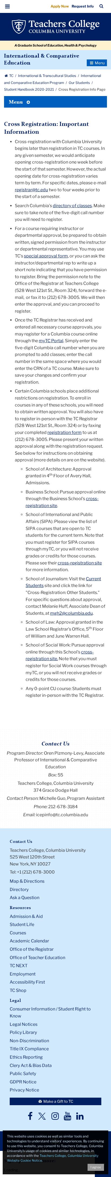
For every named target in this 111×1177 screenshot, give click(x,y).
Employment (23, 974)
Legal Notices (23, 1024)
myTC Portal (51, 340)
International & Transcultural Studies (47, 76)
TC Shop (18, 990)
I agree (96, 1167)
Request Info (83, 6)
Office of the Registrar (32, 949)
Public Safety (23, 1073)
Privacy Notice (24, 1090)
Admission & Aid (26, 916)
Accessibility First (27, 982)
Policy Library (23, 1032)
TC (11, 76)
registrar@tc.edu (31, 189)
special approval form (46, 256)
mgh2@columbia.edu (71, 613)
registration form (64, 432)
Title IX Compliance (29, 1048)
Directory (19, 889)
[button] (7, 6)
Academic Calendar (29, 940)
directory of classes (72, 205)
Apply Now (60, 6)
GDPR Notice (23, 1081)
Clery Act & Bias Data (31, 1065)
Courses (18, 932)
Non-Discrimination (29, 1040)
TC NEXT (18, 965)
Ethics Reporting (26, 1057)
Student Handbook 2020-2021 (29, 89)
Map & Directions (27, 881)
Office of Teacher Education (37, 957)
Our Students (80, 83)
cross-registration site (80, 562)
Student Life (22, 924)
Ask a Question (24, 897)
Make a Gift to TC (58, 1101)
